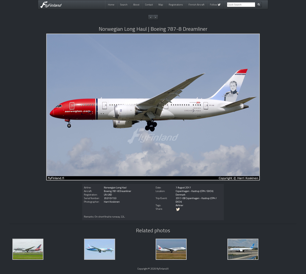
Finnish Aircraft (196, 4)
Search (124, 4)
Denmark (180, 194)
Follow (214, 4)
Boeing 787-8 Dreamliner (117, 191)
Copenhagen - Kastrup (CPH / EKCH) (194, 191)
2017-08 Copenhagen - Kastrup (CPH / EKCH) (196, 200)
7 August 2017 (183, 187)
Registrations (176, 4)
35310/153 (110, 198)
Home (111, 4)
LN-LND (108, 194)
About (136, 4)
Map (160, 4)
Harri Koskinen (112, 202)
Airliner (179, 205)
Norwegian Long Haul (115, 187)
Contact (149, 4)
